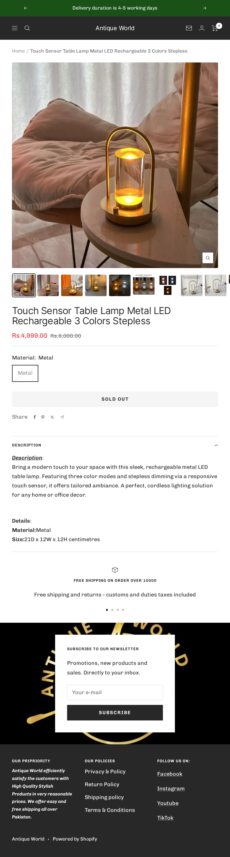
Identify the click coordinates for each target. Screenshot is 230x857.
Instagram (171, 788)
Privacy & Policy (105, 771)
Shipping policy (104, 797)
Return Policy (102, 784)
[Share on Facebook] (35, 417)
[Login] (202, 27)
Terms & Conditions (110, 810)
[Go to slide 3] (118, 610)
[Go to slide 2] (112, 610)
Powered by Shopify (75, 839)
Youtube (167, 803)
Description (26, 445)
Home (18, 51)
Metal (25, 373)
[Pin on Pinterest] (42, 417)
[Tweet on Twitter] (52, 417)
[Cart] (215, 28)
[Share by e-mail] (62, 417)
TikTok (165, 818)
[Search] (27, 28)
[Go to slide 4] (123, 610)
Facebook (169, 774)
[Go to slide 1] (107, 610)
